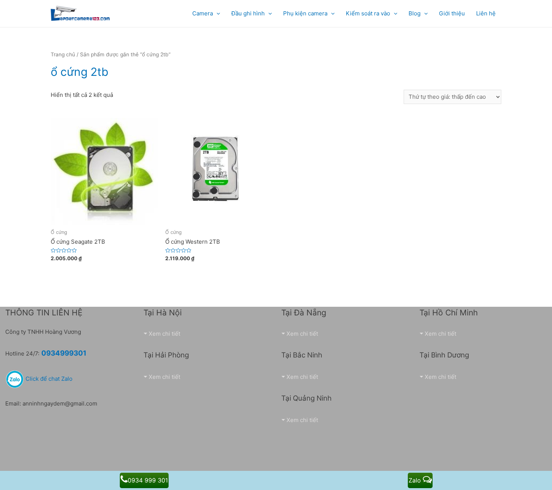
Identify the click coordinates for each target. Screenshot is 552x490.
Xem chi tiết (164, 333)
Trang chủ (63, 54)
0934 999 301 (148, 480)
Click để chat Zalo (48, 378)
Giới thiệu (452, 13)
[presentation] (216, 13)
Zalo (416, 480)
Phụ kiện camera (305, 13)
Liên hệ (486, 13)
